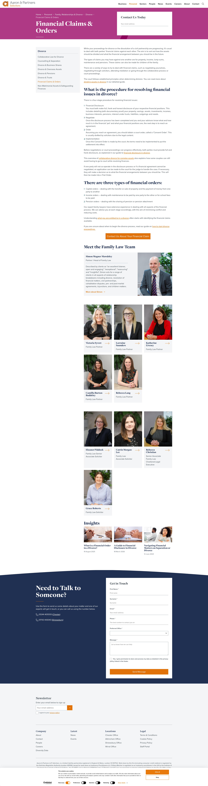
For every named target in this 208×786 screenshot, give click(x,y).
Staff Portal (145, 746)
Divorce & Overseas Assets (50, 69)
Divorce (42, 51)
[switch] (83, 782)
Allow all (157, 772)
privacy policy (54, 712)
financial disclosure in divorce (137, 152)
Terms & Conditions (148, 735)
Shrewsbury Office (113, 742)
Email (112, 609)
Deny (157, 777)
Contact (195, 3)
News (160, 3)
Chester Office (111, 735)
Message (113, 640)
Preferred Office (116, 628)
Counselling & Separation (49, 60)
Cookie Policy (146, 738)
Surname (113, 599)
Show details (121, 782)
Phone (112, 618)
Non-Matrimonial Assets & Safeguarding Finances (55, 87)
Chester (56, 614)
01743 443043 (45, 619)
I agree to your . (49, 713)
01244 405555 (45, 614)
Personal (133, 3)
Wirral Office (110, 746)
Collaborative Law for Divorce (51, 56)
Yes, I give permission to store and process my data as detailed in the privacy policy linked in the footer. (139, 660)
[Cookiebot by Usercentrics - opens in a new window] (47, 783)
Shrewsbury (57, 619)
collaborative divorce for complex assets (116, 158)
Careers (178, 3)
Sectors (143, 3)
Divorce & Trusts (45, 77)
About (187, 3)
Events (169, 3)
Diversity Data (42, 750)
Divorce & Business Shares (50, 65)
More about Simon (94, 291)
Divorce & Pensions (46, 73)
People (152, 3)
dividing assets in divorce (95, 81)
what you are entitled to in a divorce (113, 218)
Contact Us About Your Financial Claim (128, 236)
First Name (114, 589)
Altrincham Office (112, 738)
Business (122, 3)
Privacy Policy (146, 742)
